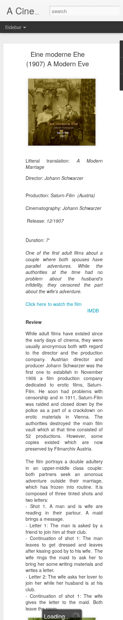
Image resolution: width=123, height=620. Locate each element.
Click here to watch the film (54, 304)
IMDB (93, 310)
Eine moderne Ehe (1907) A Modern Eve (57, 58)
